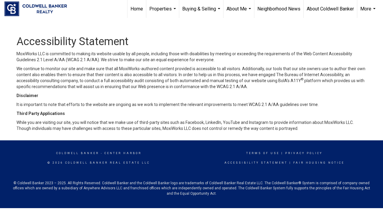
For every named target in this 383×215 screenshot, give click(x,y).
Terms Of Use (262, 153)
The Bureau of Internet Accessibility (309, 74)
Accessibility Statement (256, 162)
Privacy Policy (304, 153)
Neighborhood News (278, 9)
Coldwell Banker (77, 153)
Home (136, 9)
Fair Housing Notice (318, 162)
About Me (240, 12)
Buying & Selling (202, 12)
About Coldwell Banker (330, 9)
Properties (163, 12)
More (368, 12)
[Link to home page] (38, 9)
